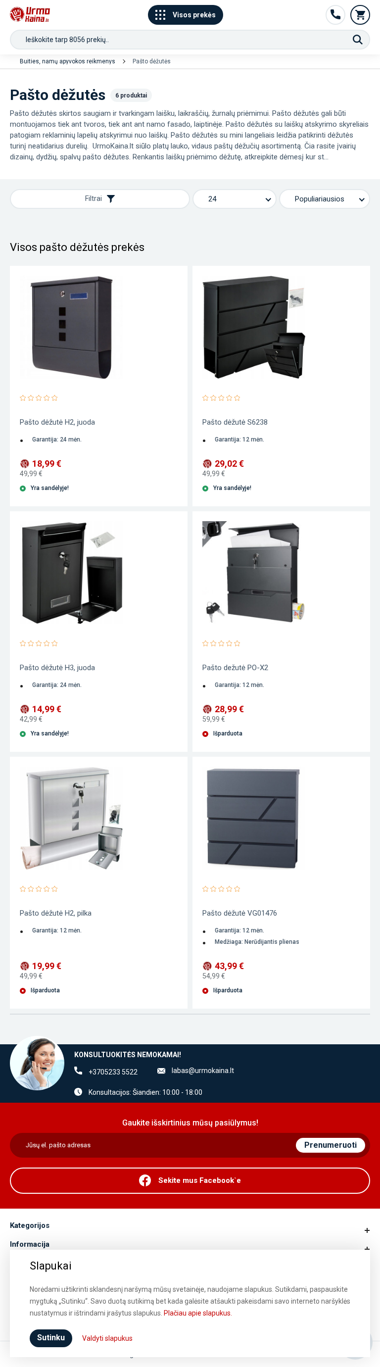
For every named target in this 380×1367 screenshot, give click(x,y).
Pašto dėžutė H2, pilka (56, 913)
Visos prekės (194, 15)
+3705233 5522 (113, 1072)
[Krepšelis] (360, 15)
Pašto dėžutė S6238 (235, 422)
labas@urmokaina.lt (203, 1070)
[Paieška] (357, 39)
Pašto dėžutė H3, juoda (57, 667)
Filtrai (93, 198)
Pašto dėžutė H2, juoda (57, 422)
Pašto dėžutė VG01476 (239, 913)
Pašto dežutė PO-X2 (235, 667)
